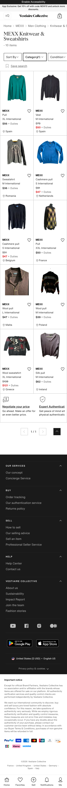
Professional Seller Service (24, 544)
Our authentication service (23, 503)
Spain (30, 768)
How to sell (13, 527)
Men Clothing (37, 26)
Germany (53, 765)
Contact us (13, 569)
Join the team (15, 605)
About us (12, 588)
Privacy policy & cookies (32, 668)
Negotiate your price (16, 406)
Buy (8, 490)
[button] (59, 15)
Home (7, 26)
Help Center (14, 563)
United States (40, 765)
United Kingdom (23, 765)
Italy (37, 768)
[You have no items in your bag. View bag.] (59, 15)
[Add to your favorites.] (29, 111)
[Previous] (24, 431)
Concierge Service (18, 478)
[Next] (42, 431)
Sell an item (13, 539)
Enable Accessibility (33, 2)
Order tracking (15, 497)
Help (9, 556)
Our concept (14, 472)
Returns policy (15, 508)
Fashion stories (16, 611)
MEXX (20, 26)
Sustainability (15, 593)
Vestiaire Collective (21, 581)
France (10, 765)
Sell (9, 520)
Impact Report (15, 599)
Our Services (15, 465)
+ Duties (13, 123)
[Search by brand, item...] (7, 15)
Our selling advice (18, 533)
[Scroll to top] (57, 431)
